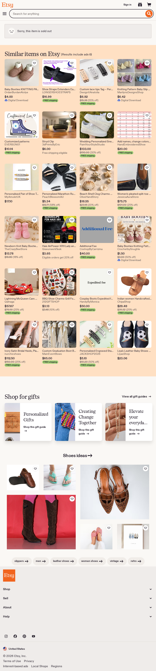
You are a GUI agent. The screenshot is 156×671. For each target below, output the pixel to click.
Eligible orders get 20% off (57, 257)
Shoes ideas (75, 455)
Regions (56, 666)
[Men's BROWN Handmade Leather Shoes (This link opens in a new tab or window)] (23, 477)
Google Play (44, 628)
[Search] (149, 13)
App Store (16, 628)
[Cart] (149, 4)
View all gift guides (135, 396)
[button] (14, 649)
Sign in (127, 4)
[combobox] (76, 13)
